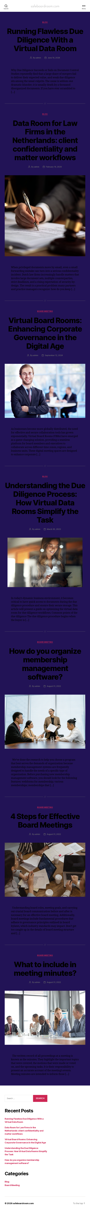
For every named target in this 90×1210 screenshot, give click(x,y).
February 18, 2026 (54, 167)
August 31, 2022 (54, 686)
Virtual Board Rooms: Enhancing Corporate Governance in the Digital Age (45, 333)
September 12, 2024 (54, 355)
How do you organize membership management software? (45, 663)
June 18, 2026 (54, 58)
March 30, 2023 (54, 529)
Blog (45, 22)
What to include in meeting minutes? (45, 969)
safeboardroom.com (23, 1203)
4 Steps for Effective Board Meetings (45, 820)
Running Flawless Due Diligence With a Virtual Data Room (45, 40)
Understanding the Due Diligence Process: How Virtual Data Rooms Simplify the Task (45, 502)
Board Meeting (45, 311)
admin (38, 58)
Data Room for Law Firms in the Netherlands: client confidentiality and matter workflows (45, 140)
